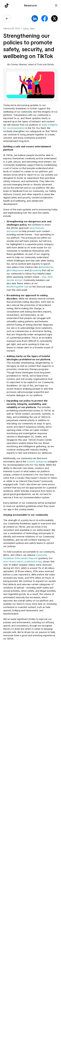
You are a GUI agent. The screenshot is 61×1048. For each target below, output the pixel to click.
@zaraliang (35, 270)
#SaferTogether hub (17, 286)
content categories (37, 461)
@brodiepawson (15, 270)
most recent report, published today (22, 561)
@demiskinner (45, 267)
